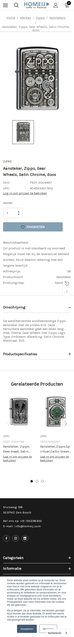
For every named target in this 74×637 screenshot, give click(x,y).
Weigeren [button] (48, 628)
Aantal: (8, 203)
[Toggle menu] (5, 5)
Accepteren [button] (27, 628)
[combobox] (58, 633)
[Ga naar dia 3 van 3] (42, 481)
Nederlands (54, 633)
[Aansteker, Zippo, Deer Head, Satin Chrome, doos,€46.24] (18, 412)
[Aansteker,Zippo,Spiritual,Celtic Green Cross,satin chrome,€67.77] (55, 412)
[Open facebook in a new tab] (6, 538)
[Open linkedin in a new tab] (25, 538)
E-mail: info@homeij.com (22, 526)
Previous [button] (8, 423)
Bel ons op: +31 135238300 (22, 521)
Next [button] (66, 423)
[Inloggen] (55, 5)
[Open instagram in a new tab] (15, 538)
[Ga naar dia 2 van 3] (37, 481)
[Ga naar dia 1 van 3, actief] (31, 481)
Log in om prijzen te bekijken (25, 193)
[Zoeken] (16, 5)
